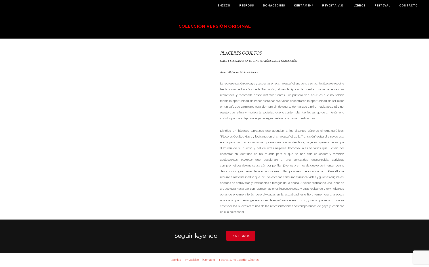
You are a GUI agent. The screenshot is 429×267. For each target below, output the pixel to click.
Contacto (408, 5)
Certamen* (303, 5)
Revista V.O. (333, 5)
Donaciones (274, 5)
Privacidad (192, 259)
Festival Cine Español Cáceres (239, 259)
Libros (359, 5)
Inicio (224, 5)
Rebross (246, 5)
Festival (382, 5)
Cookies (176, 259)
